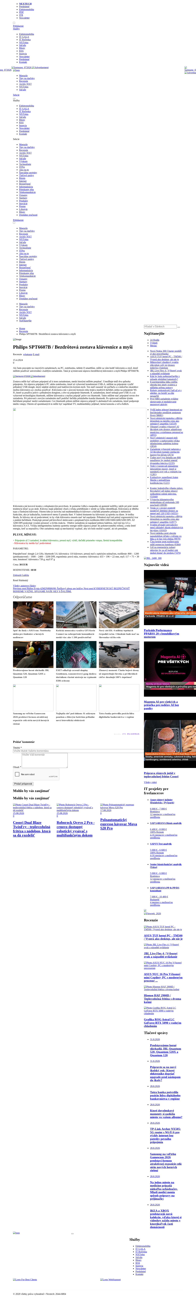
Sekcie (16, 95)
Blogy (22, 48)
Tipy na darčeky (27, 78)
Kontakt (23, 62)
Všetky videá (150, 782)
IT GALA (24, 37)
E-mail (36, 354)
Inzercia (23, 53)
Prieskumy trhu (26, 189)
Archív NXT (25, 84)
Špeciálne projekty (28, 172)
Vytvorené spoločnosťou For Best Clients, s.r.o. (36, 1284)
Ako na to (24, 169)
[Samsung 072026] (29, 376)
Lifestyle (23, 209)
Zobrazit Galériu (21, 575)
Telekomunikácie (27, 192)
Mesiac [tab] (153, 345)
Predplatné (24, 6)
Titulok (17, 747)
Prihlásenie (18, 26)
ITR (21, 15)
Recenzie (23, 81)
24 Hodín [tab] (154, 340)
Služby (16, 28)
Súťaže (22, 45)
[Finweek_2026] (152, 913)
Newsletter (24, 18)
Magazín (23, 75)
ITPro (22, 167)
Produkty (23, 200)
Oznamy (23, 195)
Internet (22, 181)
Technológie (25, 164)
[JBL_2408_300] (153, 558)
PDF (21, 12)
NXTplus (23, 42)
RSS (21, 51)
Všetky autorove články (24, 585)
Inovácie (23, 203)
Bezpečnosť (25, 183)
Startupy (23, 198)
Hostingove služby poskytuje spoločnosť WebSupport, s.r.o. (129, 1284)
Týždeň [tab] (153, 343)
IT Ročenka (25, 39)
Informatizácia (26, 186)
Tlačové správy (26, 175)
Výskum (23, 161)
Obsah (17, 767)
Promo (22, 206)
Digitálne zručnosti (28, 215)
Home (22, 328)
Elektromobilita (26, 9)
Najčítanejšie (25, 320)
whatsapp (27, 354)
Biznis (22, 178)
